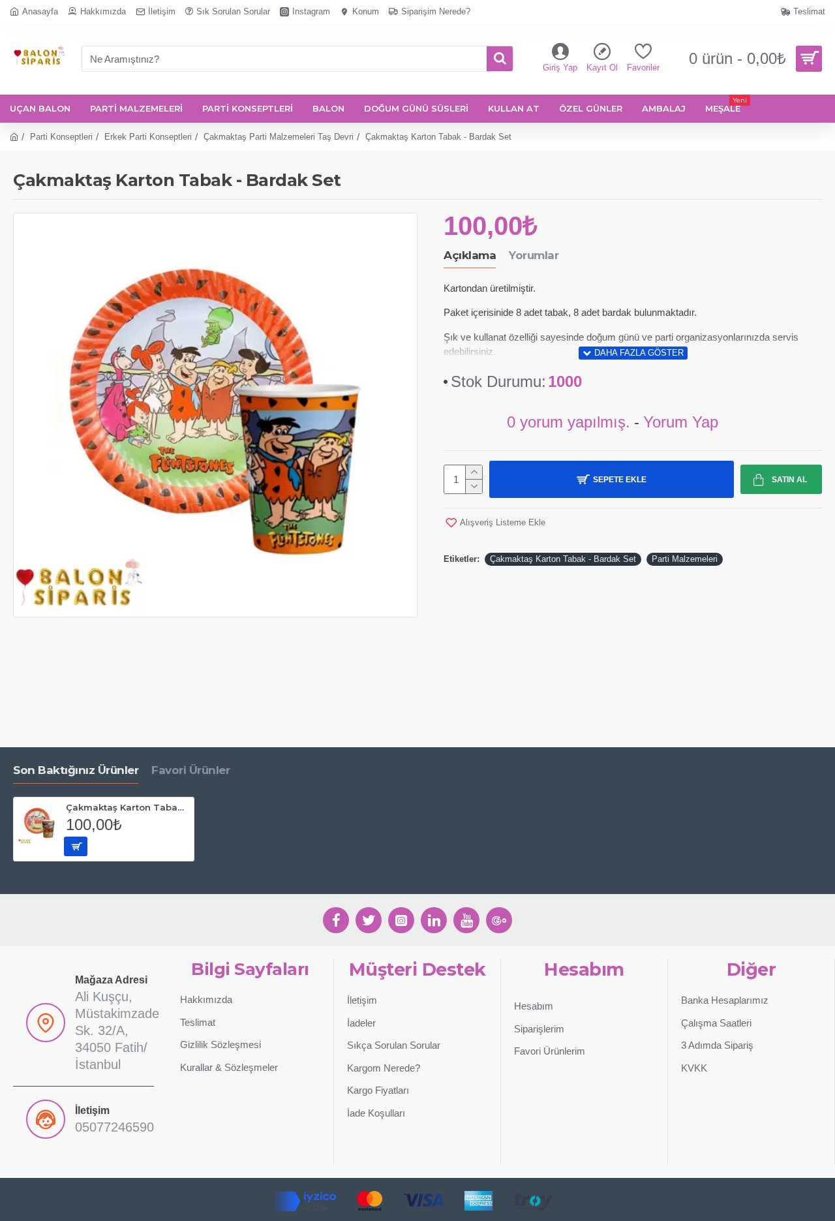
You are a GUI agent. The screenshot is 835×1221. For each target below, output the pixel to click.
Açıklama (470, 255)
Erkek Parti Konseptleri (148, 137)
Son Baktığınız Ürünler (75, 770)
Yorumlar (533, 255)
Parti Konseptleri (61, 137)
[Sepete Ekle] (75, 846)
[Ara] (500, 58)
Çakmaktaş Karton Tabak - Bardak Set (563, 559)
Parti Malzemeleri (685, 559)
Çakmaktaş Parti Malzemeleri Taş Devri (279, 137)
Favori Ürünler (190, 770)
